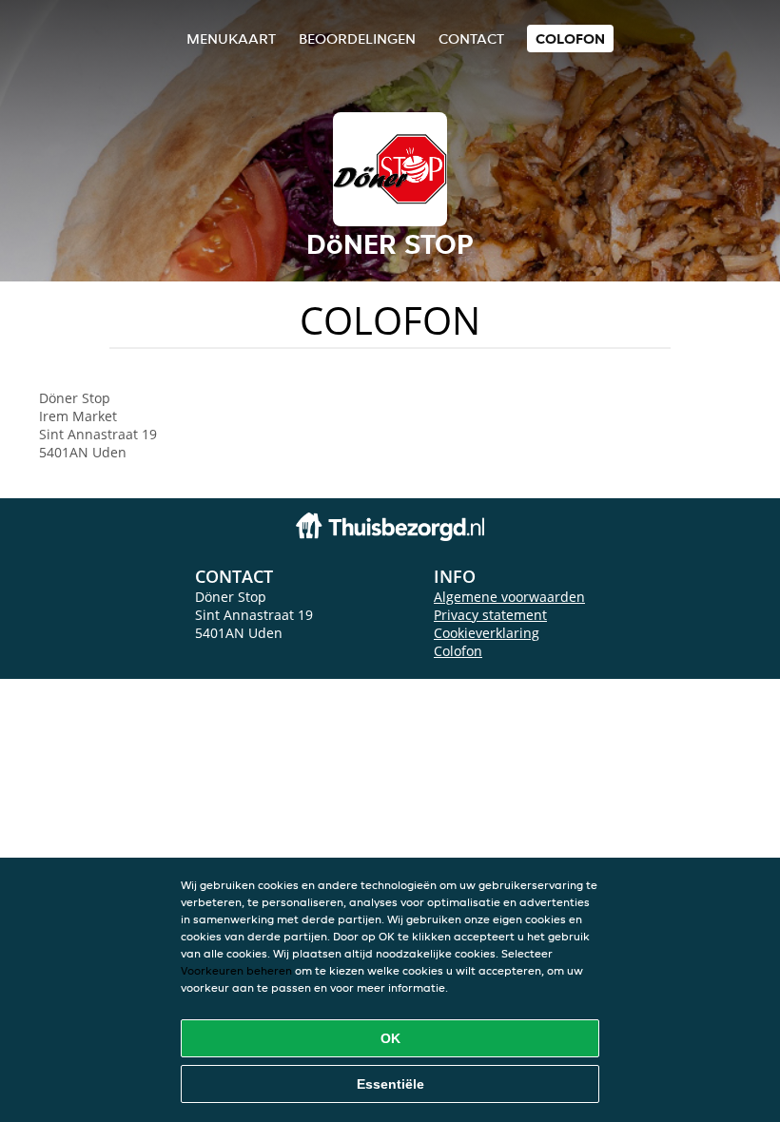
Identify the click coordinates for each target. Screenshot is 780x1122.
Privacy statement (490, 615)
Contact (471, 38)
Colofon (458, 651)
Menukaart (231, 38)
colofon (570, 38)
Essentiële (390, 1084)
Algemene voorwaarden (509, 597)
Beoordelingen (357, 38)
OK (390, 1038)
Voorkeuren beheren (236, 970)
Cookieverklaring (486, 633)
